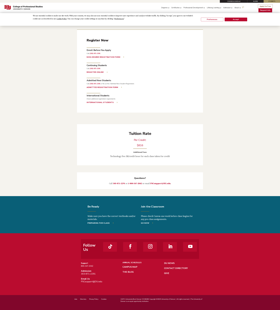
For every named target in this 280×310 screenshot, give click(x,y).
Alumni (255, 1)
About (236, 8)
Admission (227, 8)
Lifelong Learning (213, 8)
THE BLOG (128, 271)
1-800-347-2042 (135, 183)
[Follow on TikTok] (110, 246)
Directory (83, 299)
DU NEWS (169, 263)
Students (271, 1)
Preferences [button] (119, 19)
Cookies (104, 299)
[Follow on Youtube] (190, 246)
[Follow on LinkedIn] (170, 246)
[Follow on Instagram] (150, 246)
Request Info (265, 10)
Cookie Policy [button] (61, 19)
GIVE (166, 273)
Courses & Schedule (233, 1)
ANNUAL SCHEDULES (132, 262)
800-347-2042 (87, 266)
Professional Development (193, 8)
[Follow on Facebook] (130, 246)
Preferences (212, 19)
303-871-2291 (119, 183)
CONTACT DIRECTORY (176, 268)
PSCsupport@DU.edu (160, 183)
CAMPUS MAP (129, 266)
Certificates (175, 8)
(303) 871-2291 (95, 53)
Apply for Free (265, 6)
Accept (236, 19)
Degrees (164, 8)
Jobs (75, 299)
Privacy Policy (93, 299)
